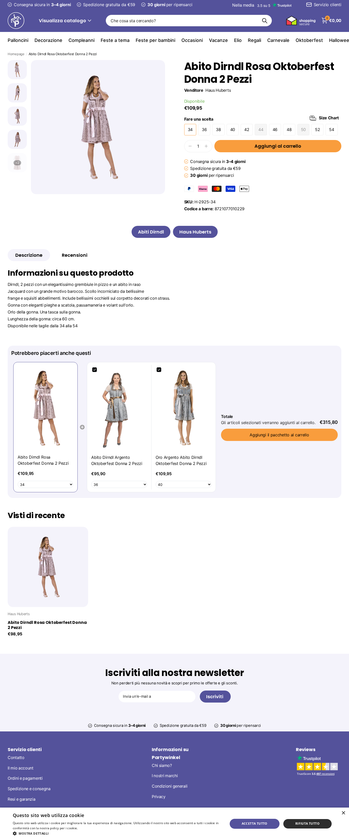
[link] (45, 408)
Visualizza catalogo (63, 20)
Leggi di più (87, 828)
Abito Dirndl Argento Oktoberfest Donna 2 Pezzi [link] (116, 460)
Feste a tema (115, 40)
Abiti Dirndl (151, 232)
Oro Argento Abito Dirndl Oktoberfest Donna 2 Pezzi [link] (181, 460)
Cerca (265, 20)
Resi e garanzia (22, 799)
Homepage (16, 54)
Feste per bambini (155, 40)
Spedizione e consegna (29, 788)
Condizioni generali (169, 786)
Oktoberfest (309, 40)
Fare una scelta (261, 119)
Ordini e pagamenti (25, 778)
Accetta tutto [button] (254, 823)
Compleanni (81, 40)
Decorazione (48, 40)
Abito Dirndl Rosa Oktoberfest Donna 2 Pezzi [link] (43, 460)
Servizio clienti (25, 749)
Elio (238, 40)
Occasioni (192, 40)
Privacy (159, 796)
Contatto (16, 757)
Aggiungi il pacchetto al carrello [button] (279, 434)
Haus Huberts (218, 90)
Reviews (306, 749)
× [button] (343, 813)
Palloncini (18, 40)
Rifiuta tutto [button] (307, 823)
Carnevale (278, 40)
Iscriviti (215, 696)
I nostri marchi (165, 776)
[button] (117, 833)
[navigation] (17, 69)
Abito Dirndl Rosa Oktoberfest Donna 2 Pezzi (47, 625)
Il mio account (20, 768)
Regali (254, 40)
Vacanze (218, 40)
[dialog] (174, 824)
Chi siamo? (162, 765)
